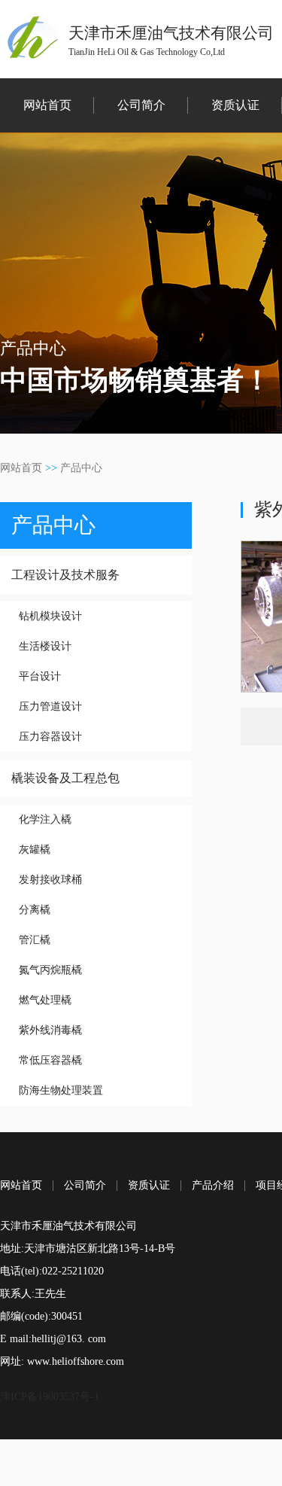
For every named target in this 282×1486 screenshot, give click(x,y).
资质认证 (235, 105)
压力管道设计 (50, 706)
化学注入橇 (45, 819)
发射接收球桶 (50, 879)
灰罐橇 (34, 849)
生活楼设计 (45, 646)
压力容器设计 (50, 736)
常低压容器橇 (50, 1060)
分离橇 (34, 909)
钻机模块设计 (50, 616)
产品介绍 (213, 1185)
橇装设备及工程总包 (65, 778)
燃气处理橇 (45, 1000)
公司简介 (141, 105)
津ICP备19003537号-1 (49, 1396)
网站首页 (47, 105)
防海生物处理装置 (61, 1090)
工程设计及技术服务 (65, 574)
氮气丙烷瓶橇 (50, 970)
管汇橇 (34, 939)
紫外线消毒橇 (50, 1030)
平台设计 (40, 676)
